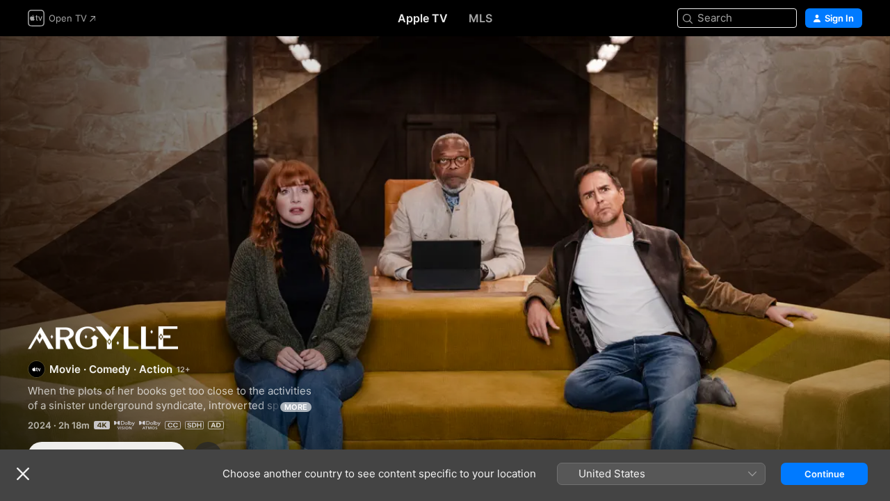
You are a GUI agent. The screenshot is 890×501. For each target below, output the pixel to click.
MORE (295, 407)
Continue (824, 473)
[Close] (23, 474)
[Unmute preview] (852, 63)
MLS (480, 18)
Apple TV (423, 18)
